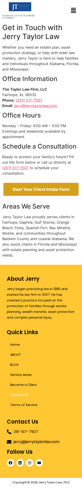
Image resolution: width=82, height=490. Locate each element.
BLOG (14, 364)
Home (15, 344)
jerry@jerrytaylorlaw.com (35, 105)
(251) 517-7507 (29, 100)
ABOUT (15, 354)
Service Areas (21, 374)
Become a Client (23, 385)
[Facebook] (10, 462)
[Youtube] (39, 462)
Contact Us (19, 395)
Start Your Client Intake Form (41, 189)
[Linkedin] (20, 462)
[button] (73, 11)
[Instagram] (29, 462)
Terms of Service (23, 405)
